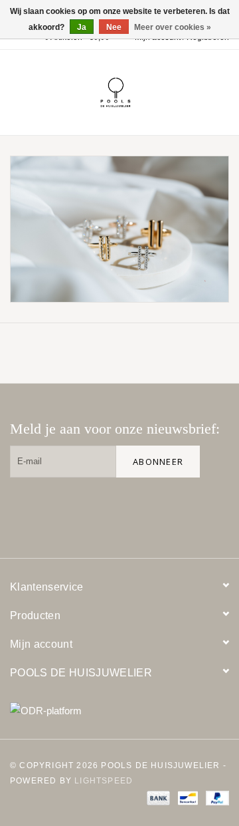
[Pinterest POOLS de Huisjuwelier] (171, 510)
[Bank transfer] (157, 797)
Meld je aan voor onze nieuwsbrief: (115, 429)
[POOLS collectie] (119, 229)
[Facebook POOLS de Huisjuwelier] (128, 510)
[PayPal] (215, 797)
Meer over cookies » (172, 27)
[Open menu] (16, 90)
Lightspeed (103, 780)
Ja (81, 27)
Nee (113, 27)
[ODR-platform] (119, 710)
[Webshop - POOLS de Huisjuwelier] (135, 91)
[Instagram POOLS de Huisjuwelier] (213, 510)
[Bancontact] (186, 797)
